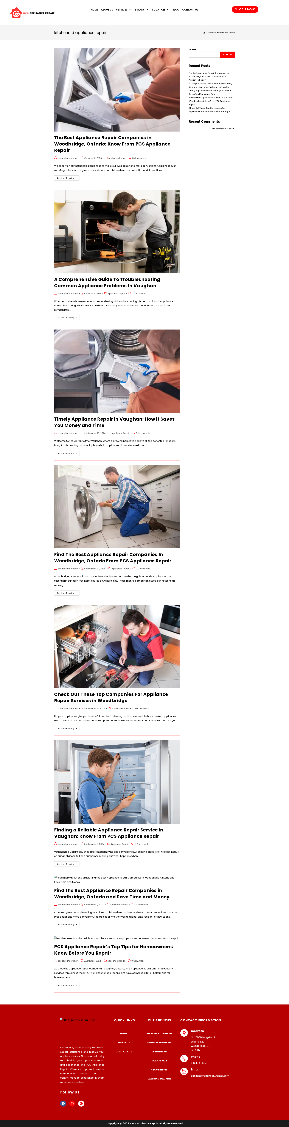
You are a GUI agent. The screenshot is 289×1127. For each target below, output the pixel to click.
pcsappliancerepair (68, 158)
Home (94, 9)
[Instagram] (72, 1104)
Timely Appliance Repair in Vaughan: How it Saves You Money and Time (114, 422)
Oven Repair (159, 1060)
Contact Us (190, 9)
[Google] (81, 1104)
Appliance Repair (117, 158)
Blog (175, 9)
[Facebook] (63, 1104)
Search (193, 49)
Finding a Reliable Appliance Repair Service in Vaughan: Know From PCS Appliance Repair (108, 833)
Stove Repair (159, 1069)
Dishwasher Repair (159, 1042)
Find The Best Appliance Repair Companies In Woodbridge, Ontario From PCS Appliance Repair (112, 557)
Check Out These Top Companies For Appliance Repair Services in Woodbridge (111, 697)
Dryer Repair (159, 1051)
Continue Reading (68, 177)
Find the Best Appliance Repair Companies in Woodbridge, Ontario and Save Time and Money (112, 893)
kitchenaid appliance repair (221, 32)
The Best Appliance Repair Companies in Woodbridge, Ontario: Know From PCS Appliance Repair (112, 143)
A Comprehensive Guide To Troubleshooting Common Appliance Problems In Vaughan (107, 282)
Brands (140, 9)
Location (158, 9)
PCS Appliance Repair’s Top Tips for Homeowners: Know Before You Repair (113, 949)
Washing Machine (159, 1078)
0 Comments (139, 158)
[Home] (204, 32)
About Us (107, 9)
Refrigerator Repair (159, 1033)
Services (121, 9)
